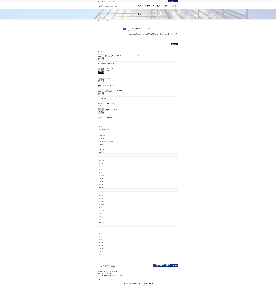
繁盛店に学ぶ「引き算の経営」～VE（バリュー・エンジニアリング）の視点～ (123, 55)
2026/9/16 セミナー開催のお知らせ (106, 63)
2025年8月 (101, 175)
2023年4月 (101, 228)
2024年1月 (101, 213)
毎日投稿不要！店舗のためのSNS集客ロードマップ (116, 77)
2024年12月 (101, 193)
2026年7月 (101, 155)
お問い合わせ (174, 1)
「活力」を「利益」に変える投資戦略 (113, 90)
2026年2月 (101, 163)
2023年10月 (101, 219)
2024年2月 (101, 210)
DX (100, 132)
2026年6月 (101, 158)
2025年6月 (101, 178)
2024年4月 (101, 207)
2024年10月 (101, 196)
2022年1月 (101, 254)
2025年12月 (101, 169)
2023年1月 (101, 234)
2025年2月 (101, 187)
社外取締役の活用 (109, 69)
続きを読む (174, 44)
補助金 (101, 144)
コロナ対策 (102, 135)
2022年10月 (101, 239)
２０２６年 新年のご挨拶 (104, 98)
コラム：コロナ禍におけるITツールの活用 (140, 29)
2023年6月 (101, 225)
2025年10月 (101, 172)
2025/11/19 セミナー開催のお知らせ (106, 117)
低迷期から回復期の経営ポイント (107, 141)
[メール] (99, 279)
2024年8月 (101, 201)
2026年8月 (101, 152)
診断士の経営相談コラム (104, 129)
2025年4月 (101, 181)
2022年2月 (101, 251)
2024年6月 (101, 204)
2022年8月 (101, 242)
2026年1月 (101, 166)
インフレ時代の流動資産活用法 (112, 109)
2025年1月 (101, 190)
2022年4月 (101, 248)
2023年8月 (101, 222)
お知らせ (101, 127)
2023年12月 (101, 216)
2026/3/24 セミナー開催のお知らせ (106, 85)
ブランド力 (102, 138)
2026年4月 (101, 161)
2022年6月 (101, 245)
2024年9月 (101, 198)
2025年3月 (101, 184)
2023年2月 (101, 231)
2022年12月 (101, 236)
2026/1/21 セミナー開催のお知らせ (106, 104)
